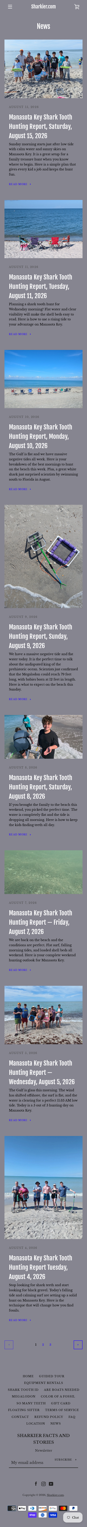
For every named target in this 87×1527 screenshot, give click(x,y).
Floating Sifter (24, 1410)
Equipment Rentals (43, 1383)
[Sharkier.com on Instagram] (43, 1484)
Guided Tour (51, 1376)
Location (35, 1423)
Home (28, 1376)
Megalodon (23, 1396)
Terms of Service (62, 1410)
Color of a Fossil (58, 1396)
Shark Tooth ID (23, 1389)
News (55, 1423)
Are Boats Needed (61, 1389)
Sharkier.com (43, 7)
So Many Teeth (31, 1403)
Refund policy (48, 1417)
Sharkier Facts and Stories (43, 1439)
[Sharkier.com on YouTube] (51, 1484)
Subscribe (63, 1459)
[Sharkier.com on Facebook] (36, 1484)
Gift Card (60, 1403)
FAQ (71, 1417)
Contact (20, 1417)
